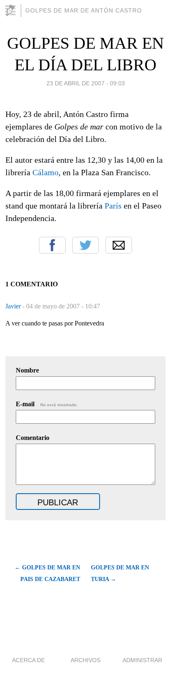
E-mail (47, 403)
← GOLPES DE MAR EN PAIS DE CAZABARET (47, 573)
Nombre (27, 370)
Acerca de (28, 660)
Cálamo (45, 172)
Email (118, 245)
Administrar (142, 660)
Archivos (85, 660)
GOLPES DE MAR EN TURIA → (120, 573)
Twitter (85, 245)
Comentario (32, 437)
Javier (13, 306)
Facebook (52, 245)
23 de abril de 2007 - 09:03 (85, 83)
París (113, 205)
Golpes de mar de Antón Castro (83, 10)
